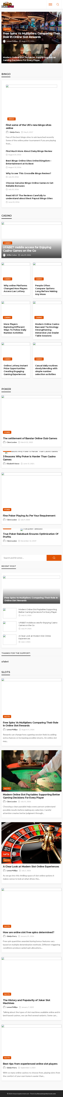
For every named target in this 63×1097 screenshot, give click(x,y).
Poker (7, 432)
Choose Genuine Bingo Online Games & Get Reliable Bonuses (29, 184)
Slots (7, 29)
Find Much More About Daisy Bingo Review (29, 151)
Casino (7, 243)
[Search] (57, 4)
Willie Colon (12, 255)
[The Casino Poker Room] (7, 4)
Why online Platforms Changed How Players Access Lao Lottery (15, 288)
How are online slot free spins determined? (28, 932)
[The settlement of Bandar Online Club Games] (31, 415)
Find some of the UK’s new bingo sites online (28, 126)
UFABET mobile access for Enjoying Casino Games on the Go (27, 249)
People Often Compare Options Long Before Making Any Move (46, 290)
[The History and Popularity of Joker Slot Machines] (31, 977)
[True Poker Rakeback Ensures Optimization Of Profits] (31, 530)
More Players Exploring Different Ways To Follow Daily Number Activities (15, 328)
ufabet (5, 661)
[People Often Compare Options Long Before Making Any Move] (47, 272)
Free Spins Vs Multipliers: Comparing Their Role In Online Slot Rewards (31, 35)
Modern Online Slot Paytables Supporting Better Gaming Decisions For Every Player (29, 59)
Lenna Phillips (12, 41)
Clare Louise (12, 442)
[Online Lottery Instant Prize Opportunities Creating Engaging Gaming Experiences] (15, 352)
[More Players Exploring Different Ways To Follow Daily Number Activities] (15, 311)
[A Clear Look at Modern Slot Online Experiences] (9, 640)
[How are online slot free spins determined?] (31, 908)
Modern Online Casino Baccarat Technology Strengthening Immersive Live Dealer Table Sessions (47, 330)
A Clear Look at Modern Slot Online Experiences (35, 637)
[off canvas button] (50, 4)
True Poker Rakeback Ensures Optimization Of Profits (30, 535)
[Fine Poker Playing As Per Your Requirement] (31, 492)
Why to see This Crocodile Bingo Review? (28, 173)
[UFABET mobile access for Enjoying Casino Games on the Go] (31, 240)
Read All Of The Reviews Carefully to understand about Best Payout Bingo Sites (29, 197)
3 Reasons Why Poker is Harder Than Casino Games (29, 458)
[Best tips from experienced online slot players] (31, 1043)
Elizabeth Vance (13, 463)
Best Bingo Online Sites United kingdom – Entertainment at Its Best (28, 162)
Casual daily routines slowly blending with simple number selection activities (46, 370)
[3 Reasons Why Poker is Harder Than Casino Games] (31, 452)
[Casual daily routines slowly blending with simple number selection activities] (47, 352)
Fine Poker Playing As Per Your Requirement (29, 515)
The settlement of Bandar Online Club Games (30, 438)
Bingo (11, 119)
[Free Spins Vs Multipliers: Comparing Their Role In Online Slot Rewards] (31, 590)
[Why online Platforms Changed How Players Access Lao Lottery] (15, 272)
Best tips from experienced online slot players (30, 1063)
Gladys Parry (15, 132)
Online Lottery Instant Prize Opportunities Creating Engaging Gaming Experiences (16, 370)
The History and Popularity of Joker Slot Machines (26, 1002)
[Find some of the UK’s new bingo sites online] (31, 103)
